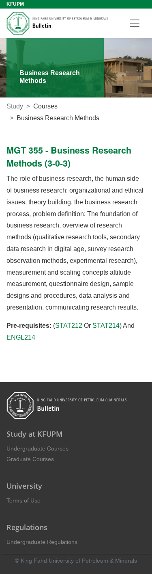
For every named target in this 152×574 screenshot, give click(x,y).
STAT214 (106, 325)
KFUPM (15, 4)
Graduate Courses (30, 459)
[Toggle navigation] (135, 23)
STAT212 (68, 325)
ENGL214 (20, 337)
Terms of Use (23, 500)
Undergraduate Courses (37, 448)
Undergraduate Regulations (41, 542)
